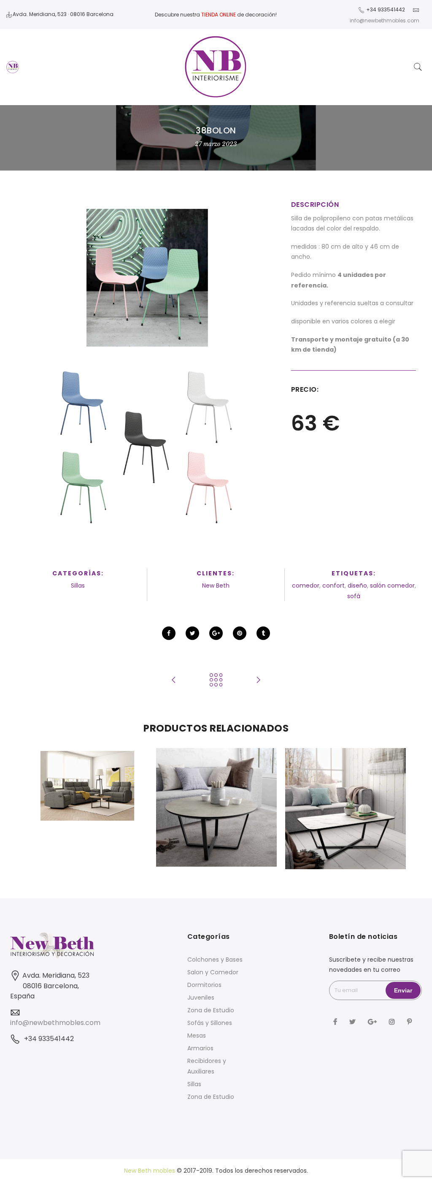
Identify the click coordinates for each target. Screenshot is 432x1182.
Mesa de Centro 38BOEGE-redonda (217, 783)
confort (333, 585)
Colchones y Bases (215, 959)
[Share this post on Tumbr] (263, 633)
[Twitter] (353, 1021)
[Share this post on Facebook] (169, 633)
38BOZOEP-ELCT (87, 767)
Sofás (87, 777)
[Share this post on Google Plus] (216, 633)
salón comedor (392, 585)
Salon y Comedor (212, 972)
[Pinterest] (410, 1021)
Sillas (78, 585)
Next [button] (389, 810)
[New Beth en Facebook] (336, 1021)
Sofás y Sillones (209, 1023)
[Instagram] (393, 1021)
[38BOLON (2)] (147, 446)
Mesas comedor (216, 796)
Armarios (200, 1048)
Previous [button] (43, 810)
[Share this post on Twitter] (192, 633)
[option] (87, 786)
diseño (357, 585)
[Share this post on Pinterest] (239, 633)
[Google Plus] (373, 1021)
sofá (353, 596)
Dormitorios (204, 985)
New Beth (216, 585)
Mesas (196, 1035)
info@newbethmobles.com (55, 1022)
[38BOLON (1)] (147, 278)
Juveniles (200, 997)
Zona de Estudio (210, 1010)
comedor (305, 585)
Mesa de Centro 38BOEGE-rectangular (346, 784)
